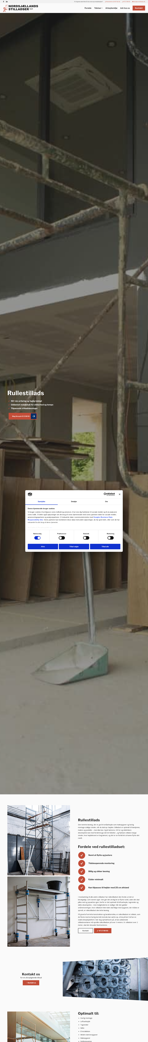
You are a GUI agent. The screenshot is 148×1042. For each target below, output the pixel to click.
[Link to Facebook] (3, 1)
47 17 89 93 (126, 1)
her (51, 527)
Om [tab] (106, 501)
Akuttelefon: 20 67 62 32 (113, 1)
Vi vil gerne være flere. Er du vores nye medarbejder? (88, 1)
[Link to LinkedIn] (6, 1)
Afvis (43, 546)
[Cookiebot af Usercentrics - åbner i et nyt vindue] (105, 494)
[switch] (62, 538)
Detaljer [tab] (74, 501)
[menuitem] (88, 1)
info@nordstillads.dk (139, 1)
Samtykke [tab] (41, 501)
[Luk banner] (119, 494)
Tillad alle (105, 546)
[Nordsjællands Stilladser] (21, 8)
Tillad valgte (74, 546)
